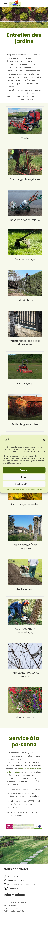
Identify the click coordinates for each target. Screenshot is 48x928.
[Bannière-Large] (24, 826)
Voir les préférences (24, 484)
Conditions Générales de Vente (15, 902)
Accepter (24, 470)
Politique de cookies (13, 489)
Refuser (24, 477)
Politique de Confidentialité (14, 911)
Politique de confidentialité (32, 489)
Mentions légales (10, 905)
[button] (43, 440)
